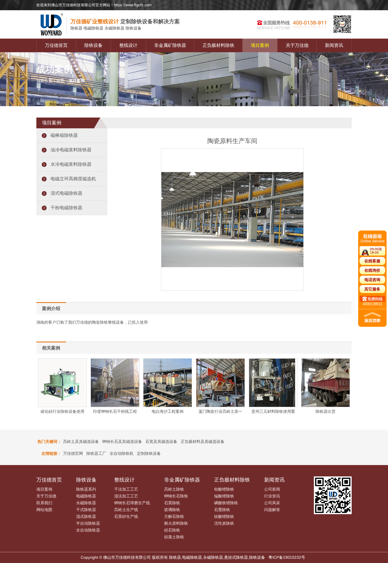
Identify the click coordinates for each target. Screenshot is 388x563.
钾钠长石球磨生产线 (132, 503)
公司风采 (272, 503)
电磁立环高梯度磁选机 (73, 178)
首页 (60, 80)
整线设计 (128, 45)
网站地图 (44, 509)
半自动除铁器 (88, 523)
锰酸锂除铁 (224, 496)
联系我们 (44, 503)
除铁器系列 (86, 489)
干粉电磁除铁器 (66, 207)
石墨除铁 (222, 509)
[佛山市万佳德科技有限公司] (53, 37)
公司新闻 (272, 489)
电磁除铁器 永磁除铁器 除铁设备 (105, 28)
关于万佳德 (297, 45)
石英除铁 (172, 503)
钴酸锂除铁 (224, 489)
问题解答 (272, 509)
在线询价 (372, 270)
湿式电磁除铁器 (66, 193)
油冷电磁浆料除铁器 (71, 149)
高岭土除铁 (174, 489)
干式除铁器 (86, 509)
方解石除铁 (174, 516)
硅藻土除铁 (174, 537)
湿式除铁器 (86, 516)
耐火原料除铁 (176, 523)
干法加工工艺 (126, 489)
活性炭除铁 (224, 523)
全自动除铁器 (88, 530)
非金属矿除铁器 (170, 45)
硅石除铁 (172, 530)
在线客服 (372, 261)
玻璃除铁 (172, 509)
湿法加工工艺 (126, 496)
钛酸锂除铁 (224, 516)
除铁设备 (93, 45)
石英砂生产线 (126, 516)
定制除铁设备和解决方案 (125, 21)
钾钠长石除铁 (176, 496)
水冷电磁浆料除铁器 (71, 164)
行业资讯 (272, 496)
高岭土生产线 (126, 509)
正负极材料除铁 (218, 45)
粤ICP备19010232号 (286, 557)
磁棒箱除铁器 (64, 135)
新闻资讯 (334, 45)
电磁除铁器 (86, 496)
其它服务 (372, 289)
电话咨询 (372, 279)
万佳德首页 (56, 45)
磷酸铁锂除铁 (226, 503)
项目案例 (260, 45)
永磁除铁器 (86, 503)
